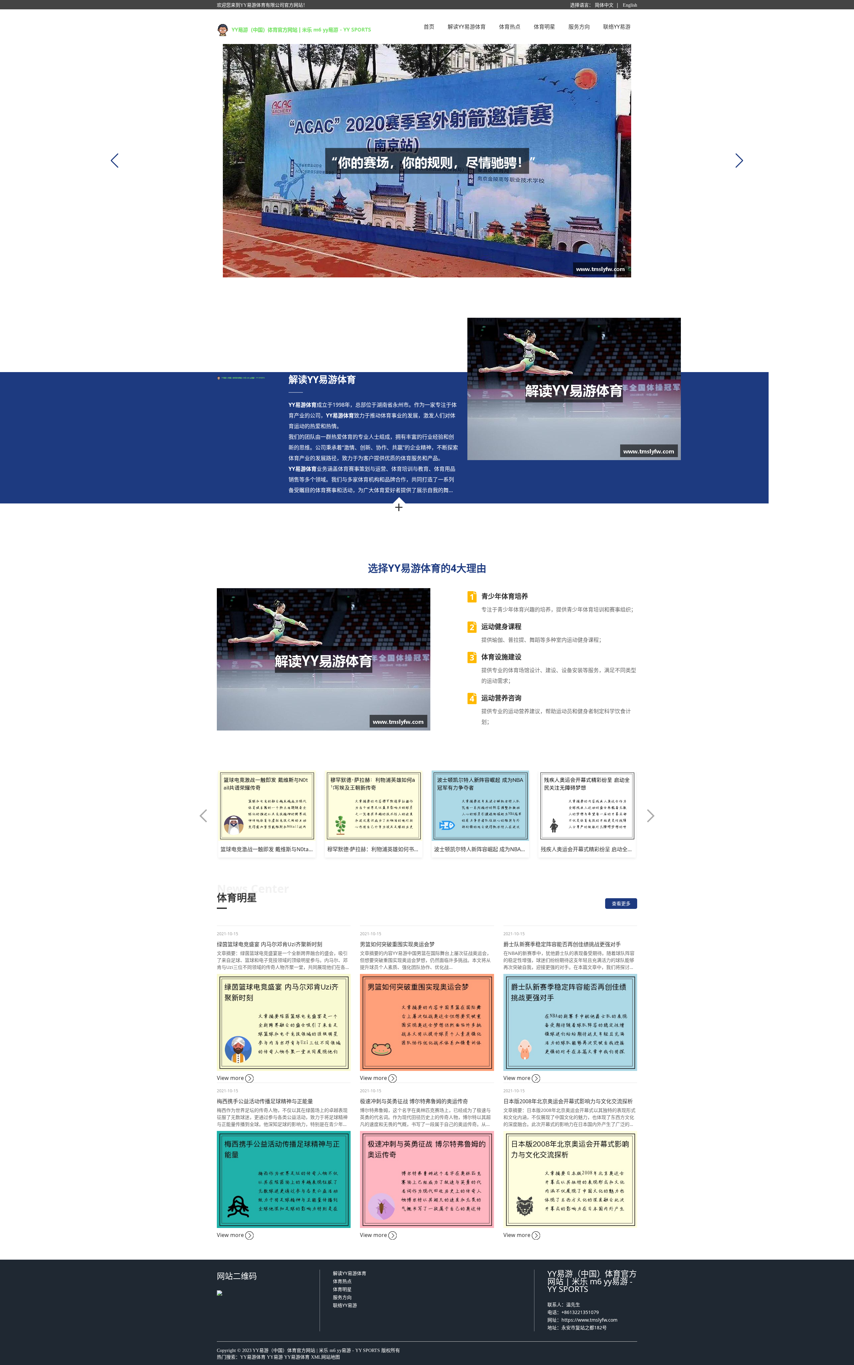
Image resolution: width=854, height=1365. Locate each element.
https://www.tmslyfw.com (589, 1320)
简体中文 (604, 5)
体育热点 (342, 1281)
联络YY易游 (345, 1305)
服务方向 (342, 1297)
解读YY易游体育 (349, 1273)
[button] (203, 816)
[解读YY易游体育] (427, 160)
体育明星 (342, 1289)
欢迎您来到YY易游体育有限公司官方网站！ (262, 5)
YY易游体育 (253, 1357)
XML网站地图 (325, 1357)
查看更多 (621, 903)
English (630, 5)
